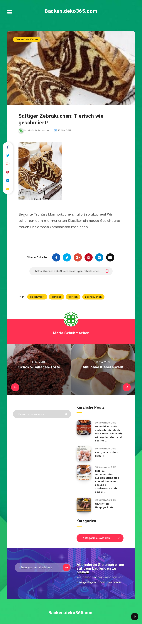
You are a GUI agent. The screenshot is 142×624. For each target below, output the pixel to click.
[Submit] (66, 414)
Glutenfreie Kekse (27, 39)
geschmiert (37, 297)
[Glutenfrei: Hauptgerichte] (84, 505)
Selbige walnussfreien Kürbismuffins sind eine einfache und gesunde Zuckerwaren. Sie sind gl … (107, 481)
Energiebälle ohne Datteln (106, 454)
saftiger (56, 297)
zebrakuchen (93, 297)
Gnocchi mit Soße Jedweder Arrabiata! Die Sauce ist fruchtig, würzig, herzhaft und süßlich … (109, 433)
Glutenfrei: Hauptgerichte (104, 505)
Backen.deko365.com (71, 11)
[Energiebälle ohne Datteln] (84, 453)
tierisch (73, 297)
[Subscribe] (66, 567)
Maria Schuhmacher (71, 333)
